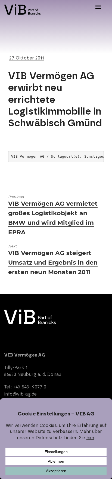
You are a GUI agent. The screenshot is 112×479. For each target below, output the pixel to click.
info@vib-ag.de (20, 394)
